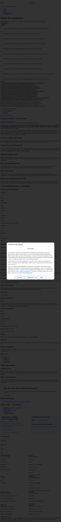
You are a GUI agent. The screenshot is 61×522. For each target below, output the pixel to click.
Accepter (19, 277)
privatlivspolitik (28, 272)
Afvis (41, 277)
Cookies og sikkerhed (24, 271)
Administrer (30, 277)
